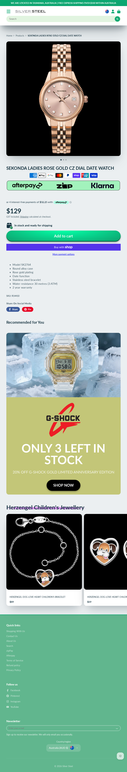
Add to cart (63, 236)
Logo (30, 11)
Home (9, 35)
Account (113, 11)
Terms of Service (14, 660)
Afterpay (10, 655)
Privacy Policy (13, 670)
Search (9, 645)
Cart (119, 11)
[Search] (117, 19)
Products (20, 35)
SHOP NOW (63, 485)
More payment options (63, 254)
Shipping (24, 216)
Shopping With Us (15, 631)
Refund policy (13, 665)
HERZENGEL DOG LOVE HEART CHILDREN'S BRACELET (44, 560)
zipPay (9, 650)
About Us (11, 640)
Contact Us (12, 636)
